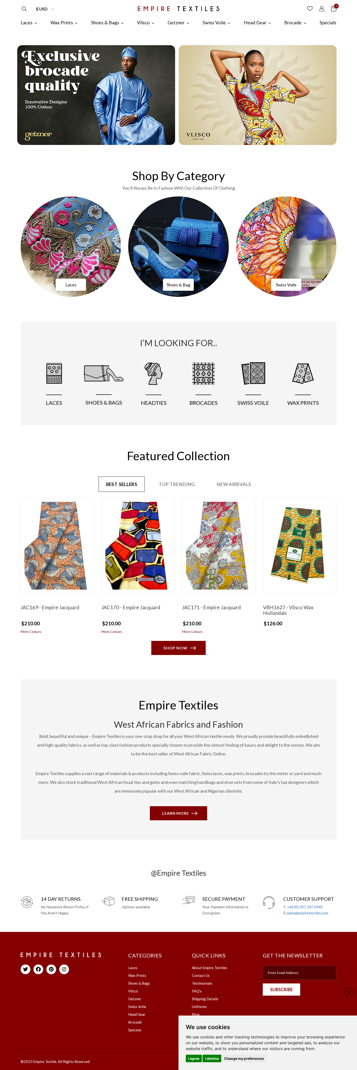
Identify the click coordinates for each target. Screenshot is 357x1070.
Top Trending (177, 484)
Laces (70, 284)
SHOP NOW (175, 648)
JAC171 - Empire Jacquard (211, 607)
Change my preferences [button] (244, 1058)
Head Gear (136, 1014)
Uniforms (199, 1006)
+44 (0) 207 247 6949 (305, 907)
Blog (196, 1014)
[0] (333, 8)
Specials (134, 1030)
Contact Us (201, 975)
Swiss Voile (286, 284)
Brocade (135, 1022)
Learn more (175, 813)
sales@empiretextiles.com (307, 913)
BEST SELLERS (121, 484)
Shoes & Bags (139, 983)
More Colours (31, 631)
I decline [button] (212, 1058)
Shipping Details (205, 999)
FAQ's (197, 991)
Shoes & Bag (178, 284)
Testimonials (202, 983)
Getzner (134, 999)
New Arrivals (234, 484)
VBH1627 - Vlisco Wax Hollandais (288, 610)
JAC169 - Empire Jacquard (50, 607)
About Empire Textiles (209, 967)
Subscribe (281, 989)
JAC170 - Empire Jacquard (131, 607)
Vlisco (133, 991)
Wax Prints (137, 975)
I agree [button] (193, 1058)
